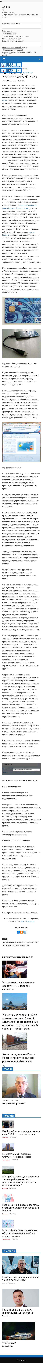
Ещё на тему (9, 957)
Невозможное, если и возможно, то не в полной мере (21, 1278)
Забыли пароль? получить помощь (16, 36)
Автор (4, 100)
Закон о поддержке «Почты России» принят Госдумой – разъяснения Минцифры (19, 1058)
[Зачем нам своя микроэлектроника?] (21, 1086)
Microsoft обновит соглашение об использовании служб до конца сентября (19, 1233)
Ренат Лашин (6, 1316)
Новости (9, 1116)
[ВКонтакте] (18, 932)
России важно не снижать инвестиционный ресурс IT (17, 1311)
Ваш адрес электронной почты (14, 47)
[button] (4, 59)
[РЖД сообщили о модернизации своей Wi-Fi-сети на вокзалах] (21, 1124)
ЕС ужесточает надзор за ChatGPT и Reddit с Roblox (16, 1155)
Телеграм (30, 921)
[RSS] (5, 7)
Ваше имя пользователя (11, 23)
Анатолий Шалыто (8, 1283)
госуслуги (7, 946)
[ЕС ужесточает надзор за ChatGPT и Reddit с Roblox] (21, 1147)
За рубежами (6, 1160)
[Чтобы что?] (21, 1331)
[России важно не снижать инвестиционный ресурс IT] (21, 1298)
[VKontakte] (9, 7)
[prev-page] (3, 1066)
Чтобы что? (9, 1343)
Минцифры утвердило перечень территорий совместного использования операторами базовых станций (20, 1180)
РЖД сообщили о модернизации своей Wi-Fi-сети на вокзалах (21, 1133)
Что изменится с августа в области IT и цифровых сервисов (18, 986)
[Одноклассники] (21, 932)
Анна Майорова (7, 1346)
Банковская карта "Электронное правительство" (20, 942)
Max (22, 921)
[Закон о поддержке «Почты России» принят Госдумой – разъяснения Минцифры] (21, 1041)
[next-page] (5, 1066)
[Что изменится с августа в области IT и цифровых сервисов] (21, 969)
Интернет (5, 1188)
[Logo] (11, 67)
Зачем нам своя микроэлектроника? (14, 1102)
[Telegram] (7, 7)
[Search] (40, 59)
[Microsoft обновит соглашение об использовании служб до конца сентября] (21, 1224)
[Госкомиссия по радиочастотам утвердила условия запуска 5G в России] (21, 1198)
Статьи (8, 1069)
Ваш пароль (7, 31)
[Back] (3, 10)
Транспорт (5, 1137)
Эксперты (9, 1251)
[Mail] (3, 7)
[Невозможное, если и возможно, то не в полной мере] (21, 1265)
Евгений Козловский (9, 81)
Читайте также (24, 957)
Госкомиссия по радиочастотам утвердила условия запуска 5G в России (21, 1207)
